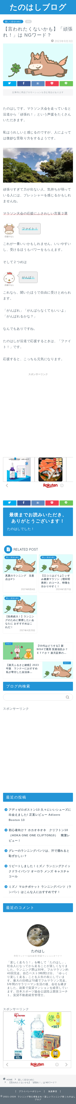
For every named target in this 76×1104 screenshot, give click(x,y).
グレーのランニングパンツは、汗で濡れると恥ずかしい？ (39, 853)
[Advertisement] (38, 416)
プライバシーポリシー (30, 1091)
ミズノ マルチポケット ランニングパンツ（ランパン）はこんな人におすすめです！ (40, 889)
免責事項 (52, 1091)
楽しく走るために (13, 21)
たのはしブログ (38, 7)
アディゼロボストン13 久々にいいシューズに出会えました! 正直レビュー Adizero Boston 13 (40, 815)
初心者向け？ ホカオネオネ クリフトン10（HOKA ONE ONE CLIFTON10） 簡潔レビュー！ (39, 835)
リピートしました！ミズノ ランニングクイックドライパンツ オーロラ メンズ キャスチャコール (40, 871)
